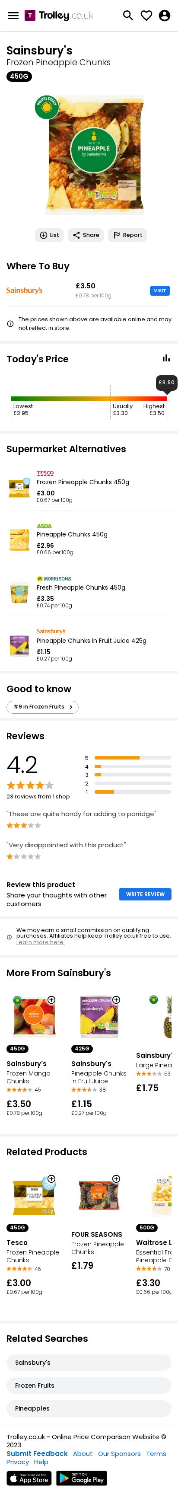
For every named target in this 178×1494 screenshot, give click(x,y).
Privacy (17, 1461)
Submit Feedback (37, 1453)
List (54, 235)
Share (91, 235)
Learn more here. (40, 942)
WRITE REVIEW (145, 894)
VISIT (160, 290)
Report (133, 235)
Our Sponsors (119, 1453)
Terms (156, 1453)
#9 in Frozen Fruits (38, 706)
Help (41, 1461)
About (83, 1453)
